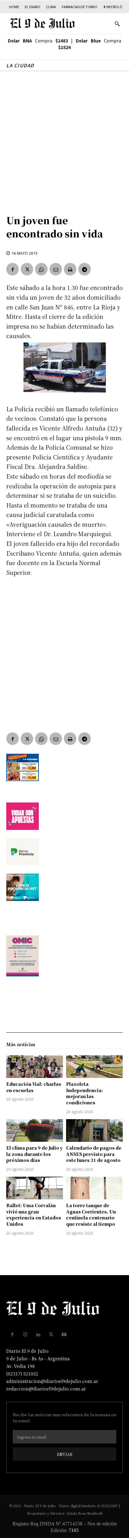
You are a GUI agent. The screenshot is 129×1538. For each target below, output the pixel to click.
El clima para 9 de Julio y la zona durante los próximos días (34, 1154)
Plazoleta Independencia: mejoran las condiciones (84, 1093)
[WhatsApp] (41, 269)
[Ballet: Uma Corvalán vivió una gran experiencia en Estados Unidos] (34, 1188)
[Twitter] (27, 269)
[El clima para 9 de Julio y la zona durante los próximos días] (34, 1130)
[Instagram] (25, 1335)
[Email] (55, 269)
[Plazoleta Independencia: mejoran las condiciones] (94, 1066)
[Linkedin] (38, 1335)
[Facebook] (12, 269)
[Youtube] (64, 1335)
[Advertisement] (64, 139)
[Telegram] (84, 269)
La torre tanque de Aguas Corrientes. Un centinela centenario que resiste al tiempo (91, 1214)
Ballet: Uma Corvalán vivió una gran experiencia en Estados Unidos (33, 1214)
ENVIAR (64, 1454)
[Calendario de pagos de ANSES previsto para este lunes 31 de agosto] (94, 1130)
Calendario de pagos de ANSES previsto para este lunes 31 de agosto (93, 1154)
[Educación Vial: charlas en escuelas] (34, 1066)
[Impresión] (70, 269)
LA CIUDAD (20, 65)
